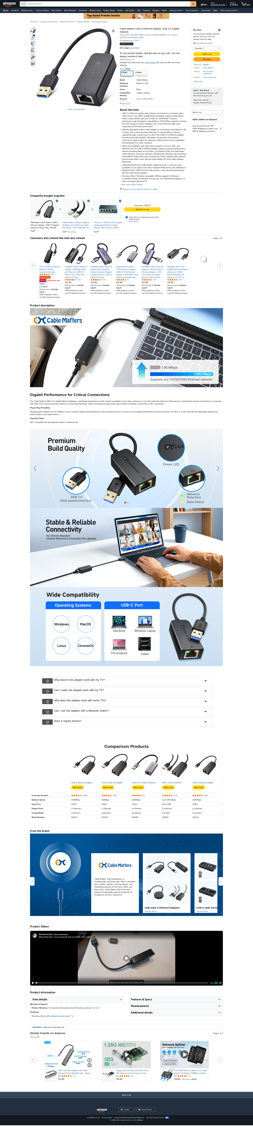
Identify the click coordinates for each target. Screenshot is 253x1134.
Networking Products (67, 22)
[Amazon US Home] (102, 1110)
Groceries (83, 10)
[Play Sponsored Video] (126, 1054)
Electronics (34, 22)
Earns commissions (61, 934)
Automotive (206, 10)
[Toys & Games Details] (198, 10)
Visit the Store (150, 911)
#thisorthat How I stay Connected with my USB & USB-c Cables (65, 937)
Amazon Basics (42, 10)
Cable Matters (208, 68)
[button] (6, 10)
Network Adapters (83, 22)
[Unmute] (220, 982)
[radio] (32, 30)
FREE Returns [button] (126, 60)
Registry (155, 10)
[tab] (125, 503)
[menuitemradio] (216, 983)
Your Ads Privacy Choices (155, 1118)
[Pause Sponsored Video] (89, 1060)
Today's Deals (109, 10)
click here (95, 1008)
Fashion (146, 10)
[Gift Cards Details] (134, 10)
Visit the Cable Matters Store (132, 37)
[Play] (32, 983)
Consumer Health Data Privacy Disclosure (129, 1118)
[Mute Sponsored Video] (89, 1065)
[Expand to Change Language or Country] (134, 1110)
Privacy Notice (107, 1118)
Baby (215, 10)
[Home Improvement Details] (238, 10)
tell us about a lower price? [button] (58, 1016)
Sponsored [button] (33, 1037)
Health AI (15, 10)
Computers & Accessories (49, 22)
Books (120, 10)
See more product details (132, 184)
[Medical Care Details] (33, 10)
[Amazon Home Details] (183, 10)
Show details (133, 221)
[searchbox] (108, 3)
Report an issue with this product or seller (140, 189)
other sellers (150, 62)
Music (164, 10)
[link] (76, 209)
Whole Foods (95, 10)
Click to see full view (76, 109)
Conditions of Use (93, 1118)
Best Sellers (57, 10)
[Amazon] (9, 4)
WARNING (37, 1027)
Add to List (196, 112)
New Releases (70, 10)
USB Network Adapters (99, 22)
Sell (138, 10)
